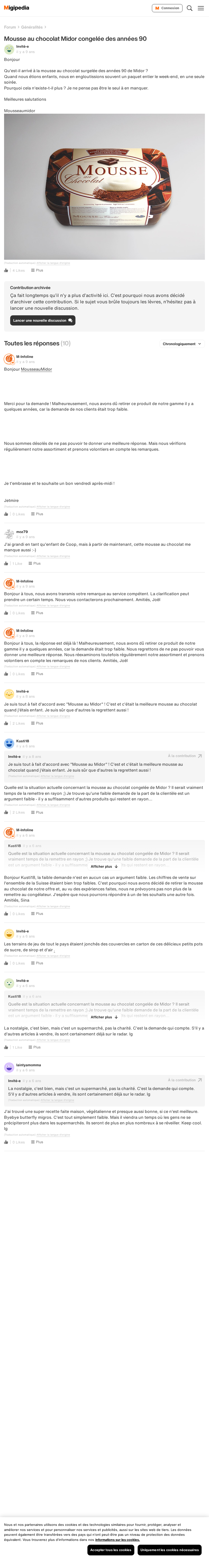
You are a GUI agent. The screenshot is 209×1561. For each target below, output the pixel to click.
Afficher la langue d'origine (53, 263)
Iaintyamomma (28, 1065)
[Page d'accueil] (16, 8)
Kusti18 (22, 741)
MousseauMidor (36, 369)
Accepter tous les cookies (110, 1549)
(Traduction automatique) (19, 263)
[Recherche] (190, 8)
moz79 (22, 531)
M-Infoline (24, 356)
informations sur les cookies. (117, 1539)
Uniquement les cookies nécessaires (169, 1549)
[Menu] (201, 8)
